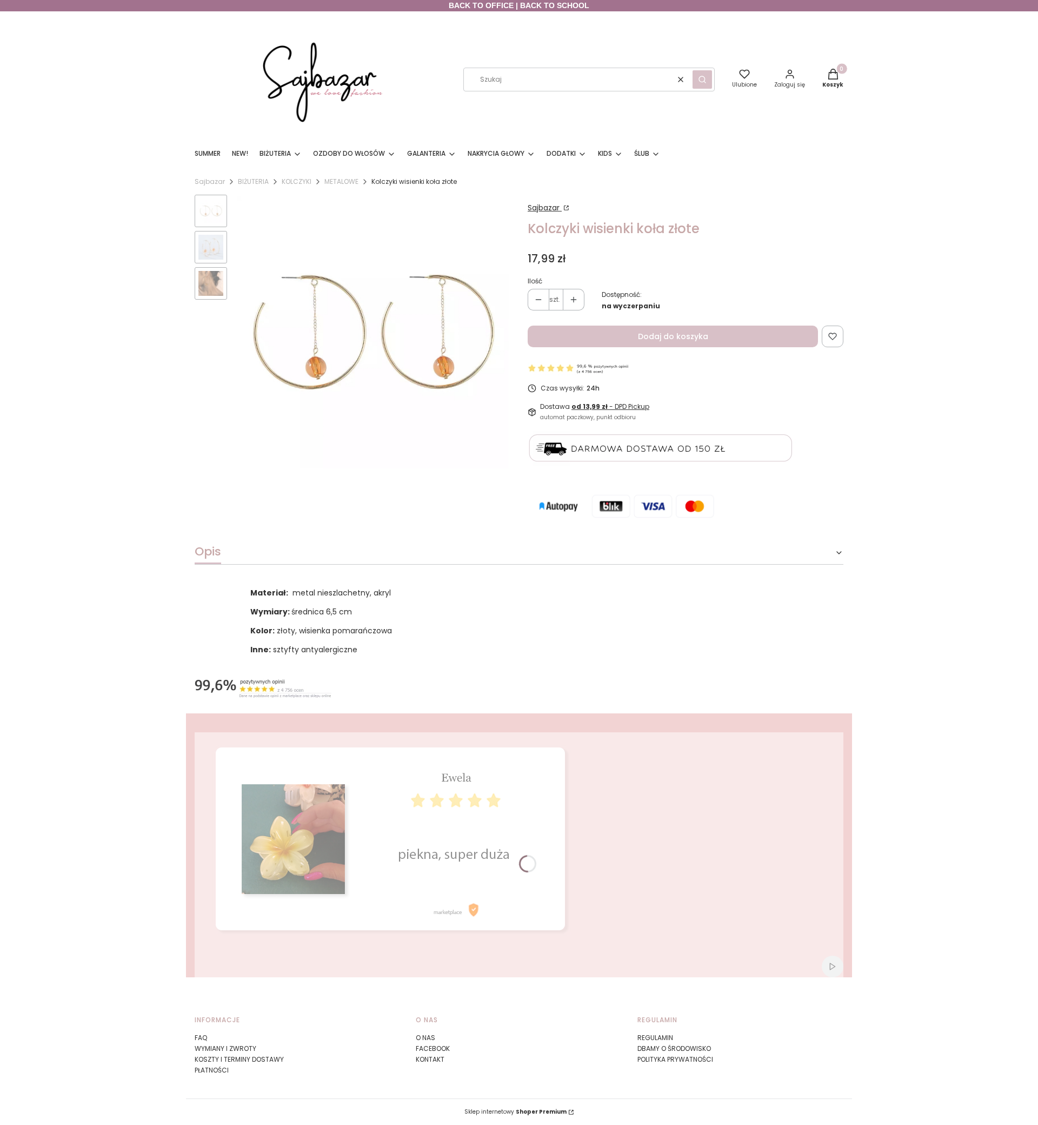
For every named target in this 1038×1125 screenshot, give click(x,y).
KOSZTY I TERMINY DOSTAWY (239, 1059)
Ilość (535, 281)
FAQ (201, 1037)
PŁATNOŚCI (212, 1070)
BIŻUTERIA (253, 181)
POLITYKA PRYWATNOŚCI (675, 1059)
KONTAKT (430, 1059)
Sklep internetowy (515, 1112)
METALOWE (341, 181)
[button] (702, 79)
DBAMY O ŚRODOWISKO (674, 1048)
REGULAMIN (655, 1037)
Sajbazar (210, 181)
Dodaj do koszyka (673, 336)
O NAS (425, 1037)
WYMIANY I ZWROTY (225, 1048)
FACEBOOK (433, 1048)
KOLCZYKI (296, 181)
